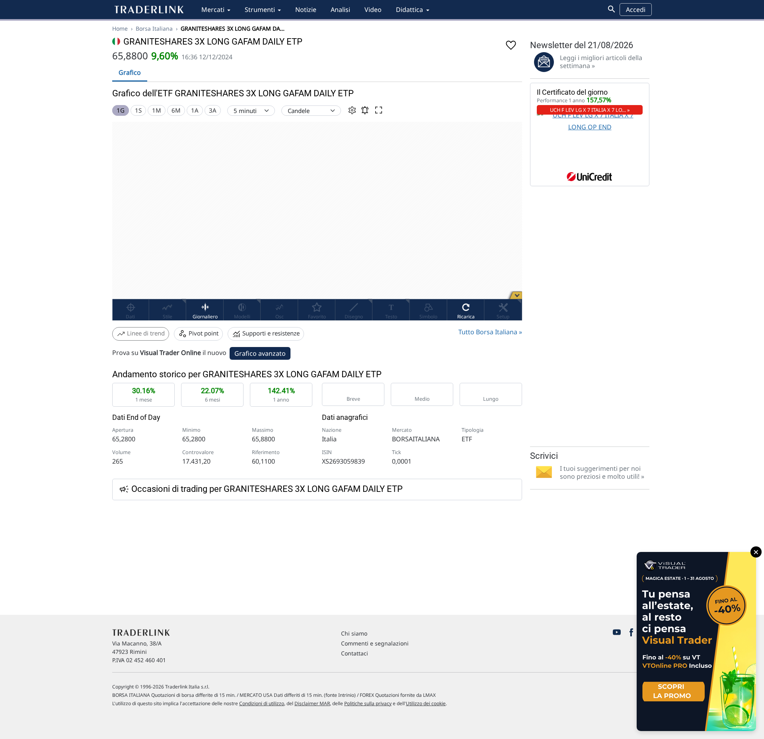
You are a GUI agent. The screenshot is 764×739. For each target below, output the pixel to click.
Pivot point (202, 333)
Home (120, 28)
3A (212, 110)
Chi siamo (354, 633)
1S (138, 110)
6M (176, 110)
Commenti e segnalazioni (375, 643)
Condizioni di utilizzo (261, 703)
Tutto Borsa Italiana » (490, 332)
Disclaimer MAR (312, 703)
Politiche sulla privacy (368, 703)
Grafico (130, 72)
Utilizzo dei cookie (426, 703)
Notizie (305, 9)
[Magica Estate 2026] (696, 641)
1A (195, 110)
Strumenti (260, 9)
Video (373, 9)
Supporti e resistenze (270, 333)
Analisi (340, 9)
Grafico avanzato (260, 353)
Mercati (212, 9)
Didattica (409, 9)
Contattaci (354, 653)
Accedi (635, 9)
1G (121, 110)
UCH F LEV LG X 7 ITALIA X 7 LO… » (590, 109)
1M (156, 110)
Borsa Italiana (154, 28)
